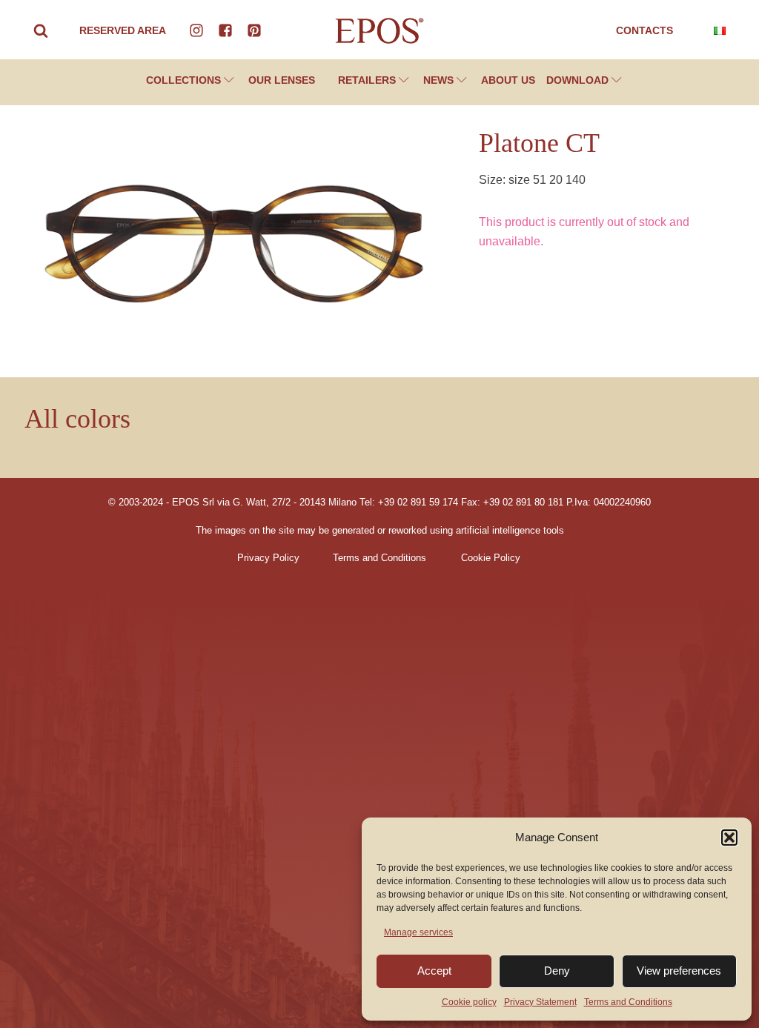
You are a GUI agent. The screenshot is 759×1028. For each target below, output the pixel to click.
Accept (434, 970)
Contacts (644, 30)
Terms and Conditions (628, 1002)
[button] (729, 837)
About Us (508, 80)
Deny (557, 970)
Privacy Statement (540, 1002)
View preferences (679, 970)
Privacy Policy (268, 558)
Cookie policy (469, 1002)
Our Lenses (281, 80)
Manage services (418, 932)
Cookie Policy (490, 558)
